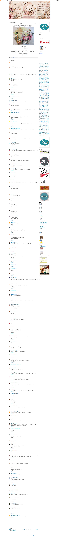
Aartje (11, 290)
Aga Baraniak (48, 79)
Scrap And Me (41, 125)
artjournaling (48, 81)
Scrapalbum (44, 125)
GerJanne (12, 121)
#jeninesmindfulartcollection (41, 71)
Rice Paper (46, 123)
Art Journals (42, 81)
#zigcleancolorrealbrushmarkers (41, 78)
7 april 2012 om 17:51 (14, 78)
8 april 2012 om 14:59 (14, 242)
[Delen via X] (18, 57)
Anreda (11, 142)
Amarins (11, 149)
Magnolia (46, 112)
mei (40, 218)
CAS (41, 86)
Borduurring (45, 83)
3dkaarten (48, 78)
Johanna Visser (12, 382)
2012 (40, 212)
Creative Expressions (47, 90)
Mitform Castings (44, 115)
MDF (44, 114)
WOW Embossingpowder (45, 134)
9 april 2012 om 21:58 (15, 318)
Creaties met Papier (42, 90)
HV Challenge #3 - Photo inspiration (43, 223)
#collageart (41, 65)
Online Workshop (47, 119)
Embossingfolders (40, 98)
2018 (40, 207)
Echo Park (45, 97)
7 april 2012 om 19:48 (14, 142)
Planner (44, 121)
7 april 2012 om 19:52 (15, 149)
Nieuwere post (10, 529)
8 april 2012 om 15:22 (14, 253)
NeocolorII (40, 116)
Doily (40, 95)
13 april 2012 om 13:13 (14, 398)
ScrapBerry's (47, 125)
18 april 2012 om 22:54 (18, 515)
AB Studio (45, 79)
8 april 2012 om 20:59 (14, 277)
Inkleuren (43, 105)
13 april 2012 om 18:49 (14, 423)
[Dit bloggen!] (17, 57)
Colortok (45, 87)
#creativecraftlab (45, 66)
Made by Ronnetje (12, 294)
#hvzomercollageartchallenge (45, 70)
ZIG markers (43, 135)
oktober (41, 214)
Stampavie (44, 128)
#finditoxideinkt (48, 69)
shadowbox (44, 126)
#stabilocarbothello (46, 77)
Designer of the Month (42, 93)
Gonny (11, 503)
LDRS (47, 110)
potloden (42, 122)
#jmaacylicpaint (47, 71)
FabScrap (48, 98)
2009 (40, 232)
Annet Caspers (12, 477)
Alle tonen (48, 255)
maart (41, 228)
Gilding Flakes (48, 101)
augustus (41, 216)
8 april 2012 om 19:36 (14, 268)
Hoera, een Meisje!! (42, 225)
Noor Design (43, 117)
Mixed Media (48, 115)
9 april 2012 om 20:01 (17, 304)
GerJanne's (41, 240)
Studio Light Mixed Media (44, 129)
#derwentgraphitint (40, 67)
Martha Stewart (48, 113)
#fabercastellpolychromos (41, 69)
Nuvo (45, 118)
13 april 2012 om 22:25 (17, 428)
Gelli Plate (43, 101)
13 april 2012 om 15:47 (15, 411)
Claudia (11, 277)
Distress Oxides (44, 94)
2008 (40, 233)
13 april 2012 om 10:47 (16, 393)
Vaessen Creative (41, 132)
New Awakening (48, 116)
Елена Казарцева (12, 393)
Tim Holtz (44, 130)
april (40, 219)
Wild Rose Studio (47, 133)
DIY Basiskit (48, 94)
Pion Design (41, 121)
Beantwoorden (12, 76)
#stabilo (43, 77)
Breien (47, 83)
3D (45, 78)
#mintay (40, 74)
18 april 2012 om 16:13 (14, 503)
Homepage (24, 529)
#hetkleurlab (40, 70)
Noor (40, 117)
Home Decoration (41, 104)
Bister (44, 82)
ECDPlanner (43, 97)
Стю (11, 168)
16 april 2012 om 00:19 (16, 477)
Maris (11, 493)
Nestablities (43, 116)
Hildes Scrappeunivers (13, 428)
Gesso (45, 101)
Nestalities (45, 116)
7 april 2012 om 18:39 (15, 100)
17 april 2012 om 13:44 (14, 493)
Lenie (11, 264)
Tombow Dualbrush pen (47, 130)
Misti (42, 115)
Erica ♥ (11, 398)
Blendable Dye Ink (47, 82)
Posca (39, 122)
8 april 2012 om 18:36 (14, 264)
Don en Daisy (43, 95)
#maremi (47, 73)
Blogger (33, 535)
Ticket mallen (41, 130)
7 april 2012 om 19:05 (15, 121)
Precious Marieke (44, 122)
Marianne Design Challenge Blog (43, 246)
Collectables (40, 87)
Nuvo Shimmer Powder (43, 119)
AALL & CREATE (42, 79)
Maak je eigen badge (41, 53)
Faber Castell (44, 98)
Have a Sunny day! (42, 221)
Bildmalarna (42, 82)
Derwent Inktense (43, 92)
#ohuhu (47, 74)
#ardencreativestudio (41, 63)
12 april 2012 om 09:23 (16, 382)
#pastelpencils (47, 75)
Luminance (41, 112)
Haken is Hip (41, 102)
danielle (11, 242)
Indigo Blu (40, 105)
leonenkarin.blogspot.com (13, 128)
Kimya (42, 108)
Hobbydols (48, 102)
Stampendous (47, 128)
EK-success (48, 97)
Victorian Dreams (45, 132)
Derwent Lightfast (47, 92)
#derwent (48, 66)
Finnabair (45, 99)
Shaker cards (47, 126)
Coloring (42, 87)
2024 (40, 204)
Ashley (11, 350)
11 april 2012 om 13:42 (15, 372)
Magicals (43, 112)
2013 (40, 211)
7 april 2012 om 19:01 (17, 112)
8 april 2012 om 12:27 (14, 222)
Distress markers (40, 94)
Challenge (46, 86)
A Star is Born (41, 226)
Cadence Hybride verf (42, 85)
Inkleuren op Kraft (46, 105)
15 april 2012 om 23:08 (15, 473)
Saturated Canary (46, 124)
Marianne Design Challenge (43, 113)
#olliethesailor (40, 75)
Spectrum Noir (40, 128)
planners (46, 121)
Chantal (11, 268)
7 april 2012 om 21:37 (14, 168)
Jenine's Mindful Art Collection (44, 106)
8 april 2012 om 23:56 (14, 290)
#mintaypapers (44, 74)
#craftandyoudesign (41, 66)
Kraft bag (42, 109)
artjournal (45, 81)
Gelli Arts (40, 101)
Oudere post (37, 529)
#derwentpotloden (46, 67)
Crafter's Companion (46, 89)
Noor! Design (43, 118)
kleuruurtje (40, 109)
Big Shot (40, 82)
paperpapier (12, 411)
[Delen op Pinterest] (19, 57)
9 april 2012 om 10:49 (16, 294)
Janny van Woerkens (13, 304)
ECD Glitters (40, 97)
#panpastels (44, 75)
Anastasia (12, 298)
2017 (40, 208)
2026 (40, 203)
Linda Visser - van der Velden (13, 364)
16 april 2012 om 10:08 (14, 484)
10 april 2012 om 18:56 (14, 350)
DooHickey (46, 95)
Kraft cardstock (45, 109)
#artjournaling (46, 63)
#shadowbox (40, 77)
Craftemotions (40, 89)
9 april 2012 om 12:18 (15, 298)
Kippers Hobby (46, 108)
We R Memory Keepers (43, 133)
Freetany (11, 473)
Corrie (11, 78)
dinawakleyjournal (47, 93)
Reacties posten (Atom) (14, 530)
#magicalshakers (44, 73)
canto (11, 222)
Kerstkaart (41, 108)
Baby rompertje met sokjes (42, 227)
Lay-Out (42, 110)
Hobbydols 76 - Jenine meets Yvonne (43, 222)
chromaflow (48, 86)
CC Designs (43, 86)
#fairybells (45, 69)
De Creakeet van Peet (13, 112)
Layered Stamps (44, 110)
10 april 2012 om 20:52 (19, 364)
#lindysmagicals (40, 73)
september (41, 215)
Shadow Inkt (41, 126)
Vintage (47, 132)
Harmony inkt (45, 102)
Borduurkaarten (40, 83)
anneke (11, 253)
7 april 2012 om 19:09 (18, 128)
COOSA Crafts (47, 87)
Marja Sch (12, 100)
